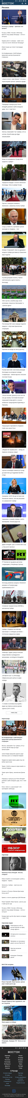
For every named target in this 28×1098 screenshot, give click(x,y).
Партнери (20, 1073)
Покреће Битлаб (20, 1082)
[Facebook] (16, 0)
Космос (21, 1061)
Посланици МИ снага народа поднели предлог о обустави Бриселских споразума (14, 326)
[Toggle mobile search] (22, 3)
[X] (17, 0)
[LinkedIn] (23, 0)
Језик (7, 1083)
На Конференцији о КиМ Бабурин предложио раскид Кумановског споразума (11, 55)
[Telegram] (25, 0)
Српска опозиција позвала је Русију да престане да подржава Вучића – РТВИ (13, 473)
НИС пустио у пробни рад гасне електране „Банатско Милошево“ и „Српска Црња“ (13, 303)
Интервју (20, 1057)
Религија (7, 1079)
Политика (7, 1059)
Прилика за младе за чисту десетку (13, 349)
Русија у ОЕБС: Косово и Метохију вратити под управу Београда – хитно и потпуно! (13, 34)
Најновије (7, 1055)
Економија (7, 1061)
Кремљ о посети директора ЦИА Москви (13, 897)
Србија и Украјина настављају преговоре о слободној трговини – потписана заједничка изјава (13, 632)
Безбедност (7, 1064)
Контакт (21, 1075)
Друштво (7, 1066)
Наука (20, 1064)
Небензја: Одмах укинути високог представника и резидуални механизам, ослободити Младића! (13, 655)
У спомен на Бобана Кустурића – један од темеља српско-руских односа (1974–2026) (12, 706)
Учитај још (14, 712)
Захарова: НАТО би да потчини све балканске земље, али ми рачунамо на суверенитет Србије (13, 498)
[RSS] (2, 0)
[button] (25, 3)
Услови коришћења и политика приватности (20, 1079)
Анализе (7, 1068)
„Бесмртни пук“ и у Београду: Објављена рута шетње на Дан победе (11, 678)
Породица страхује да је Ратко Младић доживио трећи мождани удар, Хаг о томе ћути (12, 107)
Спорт (20, 1068)
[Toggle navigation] (25, 3)
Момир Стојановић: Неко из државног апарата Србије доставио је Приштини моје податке (14, 252)
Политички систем (7, 1077)
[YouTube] (19, 0)
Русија (7, 1057)
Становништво (7, 1081)
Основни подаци (7, 1073)
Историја (7, 1075)
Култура (20, 1066)
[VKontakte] (21, 0)
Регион (20, 1055)
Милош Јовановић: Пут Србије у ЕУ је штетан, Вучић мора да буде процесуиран (14, 134)
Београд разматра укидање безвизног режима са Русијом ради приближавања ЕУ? (14, 585)
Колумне (20, 1059)
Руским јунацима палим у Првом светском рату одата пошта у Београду (12, 280)
